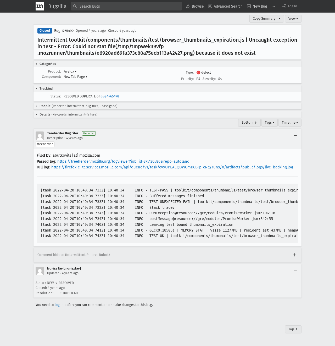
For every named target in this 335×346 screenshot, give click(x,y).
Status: (56, 96)
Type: (190, 72)
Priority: (187, 79)
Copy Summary (264, 18)
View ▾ (293, 18)
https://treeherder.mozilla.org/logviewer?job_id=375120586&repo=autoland (123, 161)
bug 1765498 (109, 96)
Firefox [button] (70, 71)
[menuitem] (195, 6)
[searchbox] (126, 6)
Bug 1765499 (64, 31)
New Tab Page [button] (75, 77)
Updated (53, 273)
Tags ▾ (269, 122)
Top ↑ (293, 329)
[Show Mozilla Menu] (40, 6)
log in (59, 305)
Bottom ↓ (249, 122)
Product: (54, 71)
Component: (51, 77)
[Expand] (295, 255)
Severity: (209, 79)
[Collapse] (295, 135)
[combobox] (126, 6)
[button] (289, 6)
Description (55, 138)
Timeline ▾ (290, 122)
